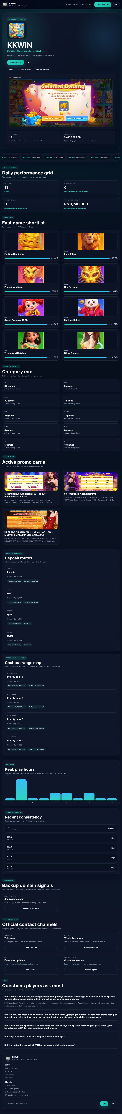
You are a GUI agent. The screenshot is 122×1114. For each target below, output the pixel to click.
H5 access (9, 1071)
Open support (91, 970)
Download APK (103, 5)
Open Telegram (31, 947)
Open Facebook (31, 970)
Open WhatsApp (91, 947)
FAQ (90, 4)
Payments (83, 4)
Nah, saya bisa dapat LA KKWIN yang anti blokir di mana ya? (34, 1036)
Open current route (31, 908)
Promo (75, 4)
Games (68, 4)
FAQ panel (9, 1078)
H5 (116, 5)
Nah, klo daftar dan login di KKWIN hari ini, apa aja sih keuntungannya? (40, 1045)
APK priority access (12, 1068)
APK (104, 1104)
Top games (9, 1075)
